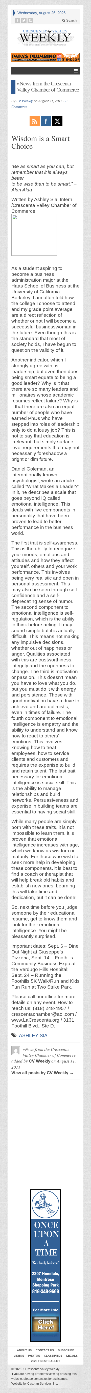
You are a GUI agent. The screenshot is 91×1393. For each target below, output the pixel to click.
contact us (41, 1379)
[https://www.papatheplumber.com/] (45, 57)
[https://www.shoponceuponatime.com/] (45, 1265)
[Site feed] (30, 20)
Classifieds (53, 1355)
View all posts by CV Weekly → (42, 1072)
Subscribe (66, 1350)
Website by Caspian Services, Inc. (34, 1383)
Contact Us (45, 1350)
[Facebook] (17, 20)
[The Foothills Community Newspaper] (45, 37)
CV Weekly (24, 101)
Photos (34, 1355)
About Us (24, 1350)
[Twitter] (24, 20)
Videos (19, 1355)
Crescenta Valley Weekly (41, 1369)
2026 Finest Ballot (45, 1360)
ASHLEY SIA (33, 1035)
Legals (72, 1355)
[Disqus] (45, 1107)
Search (71, 20)
